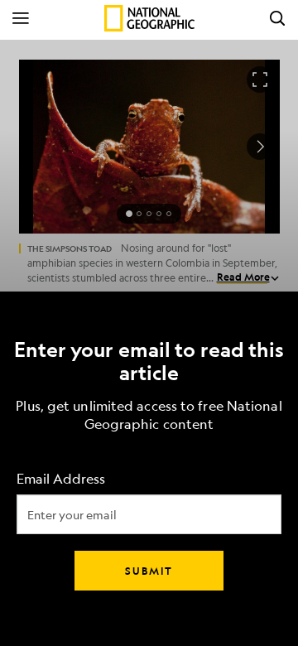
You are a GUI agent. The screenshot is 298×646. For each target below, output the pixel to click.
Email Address (61, 479)
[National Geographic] (149, 18)
